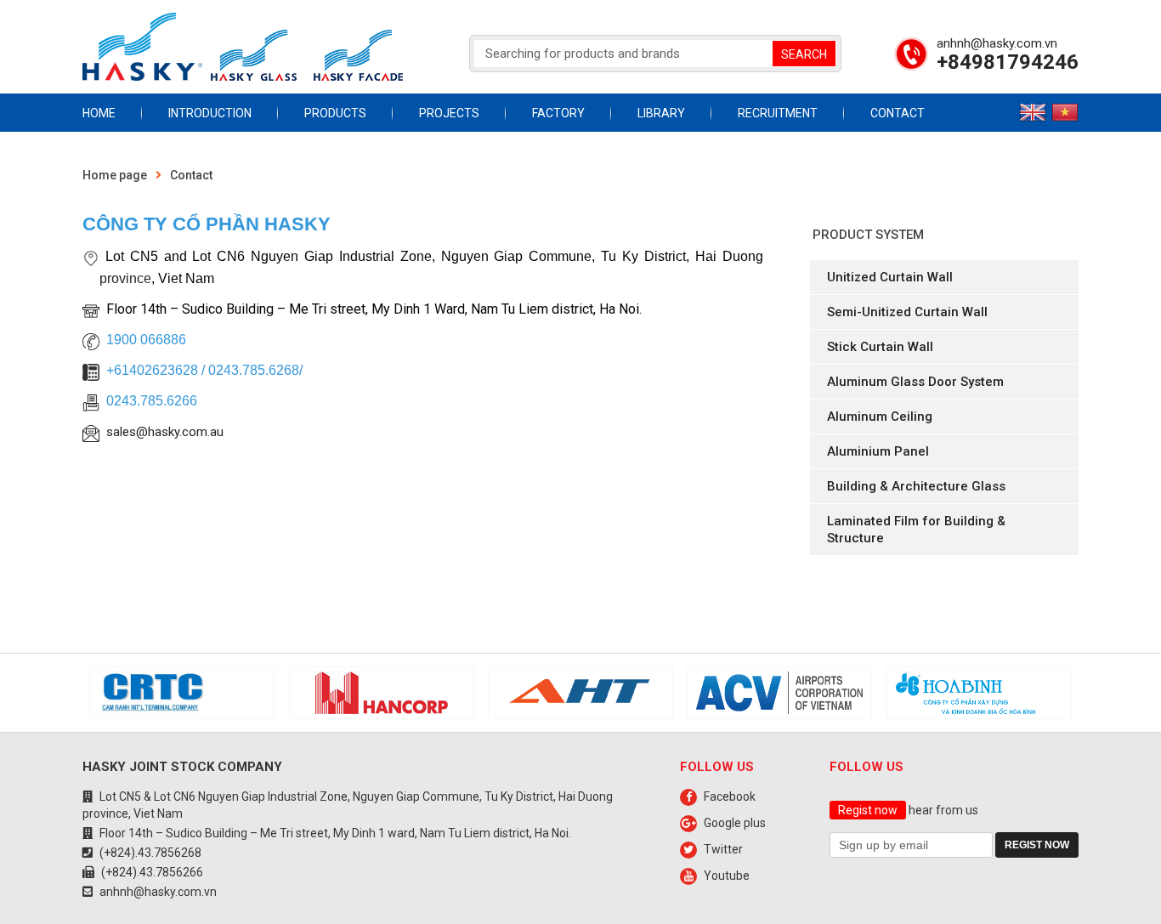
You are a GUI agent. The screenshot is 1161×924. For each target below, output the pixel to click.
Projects (449, 113)
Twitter (723, 849)
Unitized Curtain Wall (890, 277)
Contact (897, 113)
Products (335, 113)
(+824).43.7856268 (150, 852)
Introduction (210, 113)
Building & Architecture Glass (916, 486)
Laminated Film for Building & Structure (916, 529)
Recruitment (778, 113)
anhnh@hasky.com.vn (997, 43)
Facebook (730, 796)
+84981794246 (1008, 62)
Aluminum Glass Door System (915, 381)
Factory (558, 113)
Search (804, 54)
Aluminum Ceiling (879, 416)
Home (99, 113)
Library (661, 113)
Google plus (735, 823)
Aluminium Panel (878, 451)
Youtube (727, 875)
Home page (114, 175)
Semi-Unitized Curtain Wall (907, 312)
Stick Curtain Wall (880, 346)
